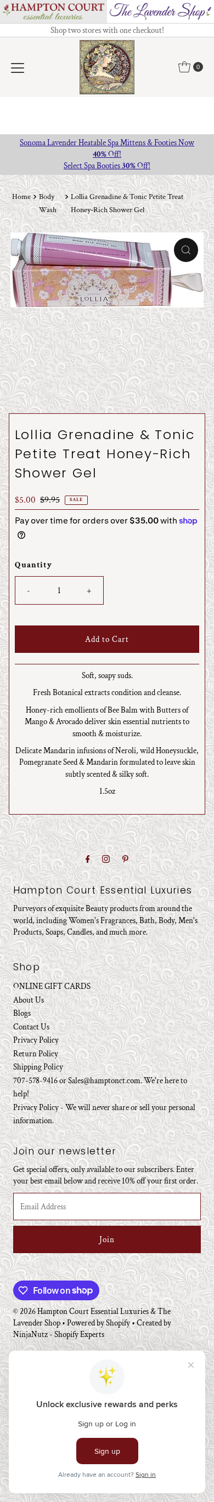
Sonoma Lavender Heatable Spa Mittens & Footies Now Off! (107, 148)
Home (21, 197)
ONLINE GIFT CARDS (52, 986)
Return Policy (35, 1053)
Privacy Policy (36, 1039)
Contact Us (31, 1026)
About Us (28, 999)
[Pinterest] (125, 859)
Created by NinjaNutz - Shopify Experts (92, 1328)
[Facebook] (88, 859)
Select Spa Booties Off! (107, 165)
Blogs (22, 1013)
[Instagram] (106, 859)
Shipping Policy (38, 1066)
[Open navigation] (17, 67)
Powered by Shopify (98, 1322)
